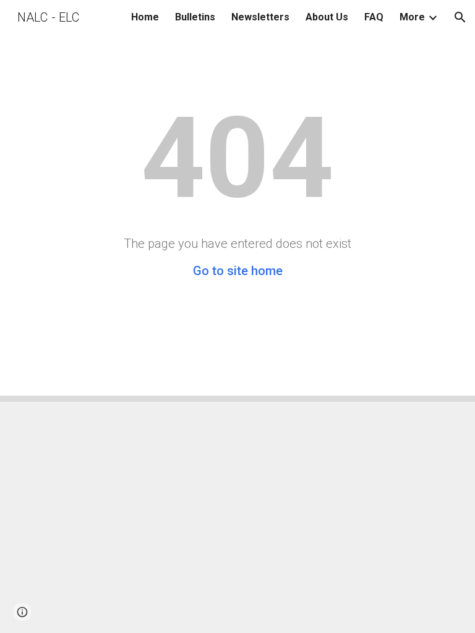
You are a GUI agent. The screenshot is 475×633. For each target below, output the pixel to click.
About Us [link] (327, 17)
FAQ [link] (373, 17)
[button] (460, 17)
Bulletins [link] (195, 17)
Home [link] (145, 17)
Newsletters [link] (260, 17)
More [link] (412, 17)
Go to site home (238, 270)
